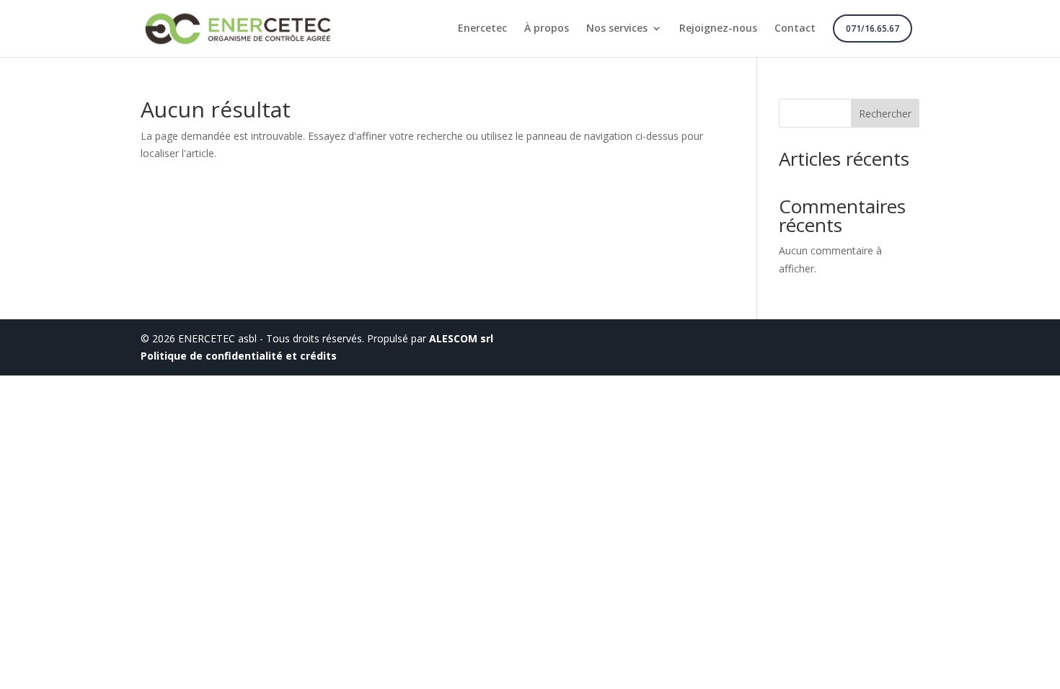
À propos (546, 29)
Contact (795, 29)
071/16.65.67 (872, 28)
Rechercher (885, 113)
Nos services (617, 29)
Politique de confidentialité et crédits (239, 356)
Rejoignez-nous (718, 29)
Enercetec (482, 29)
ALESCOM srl (461, 338)
